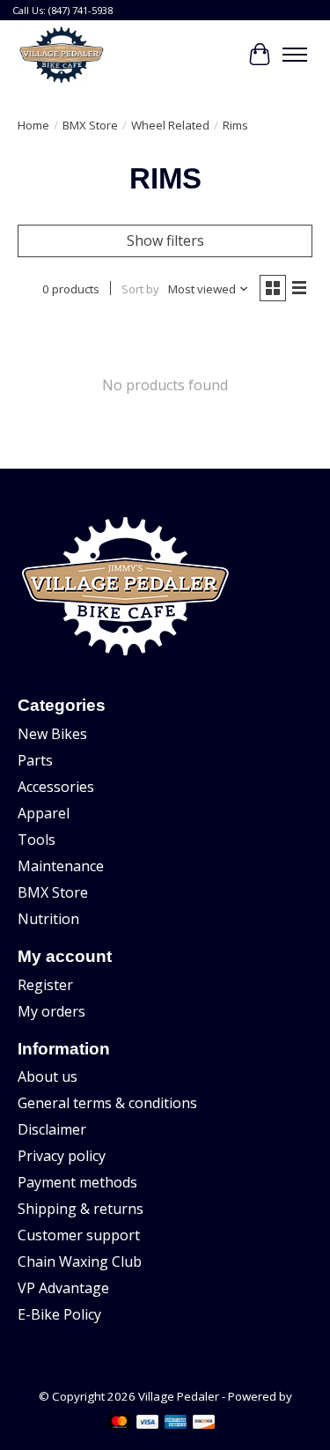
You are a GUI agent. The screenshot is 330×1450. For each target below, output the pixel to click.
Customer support (79, 1235)
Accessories (56, 786)
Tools (36, 839)
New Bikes (52, 733)
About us (47, 1076)
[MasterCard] (119, 1423)
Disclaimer (52, 1129)
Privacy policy (62, 1155)
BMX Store (90, 125)
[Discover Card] (204, 1423)
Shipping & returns (80, 1208)
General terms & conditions (107, 1103)
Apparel (44, 813)
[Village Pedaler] (61, 55)
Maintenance (61, 866)
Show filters (165, 240)
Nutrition (48, 918)
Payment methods (77, 1182)
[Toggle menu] (294, 54)
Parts (35, 760)
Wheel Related (170, 125)
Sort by (140, 289)
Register (45, 985)
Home (33, 125)
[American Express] (176, 1423)
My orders (51, 1011)
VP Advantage (63, 1288)
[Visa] (147, 1423)
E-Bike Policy (59, 1314)
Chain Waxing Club (80, 1261)
